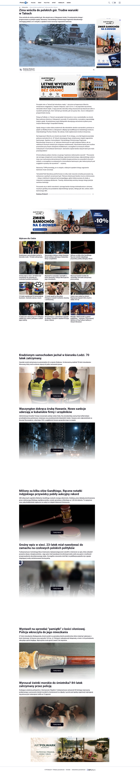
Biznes (69, 2)
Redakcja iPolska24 (29, 69)
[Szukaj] (109, 2)
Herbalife (61, 2)
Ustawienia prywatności (78, 769)
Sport (54, 2)
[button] (114, 3)
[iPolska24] (25, 2)
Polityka (46, 2)
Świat (39, 2)
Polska (33, 2)
